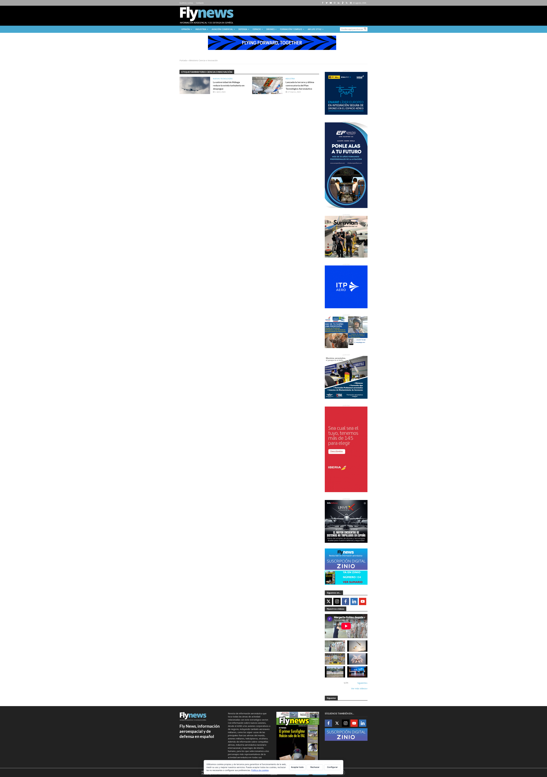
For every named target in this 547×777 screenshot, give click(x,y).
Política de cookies (260, 770)
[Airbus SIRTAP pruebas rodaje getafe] (335, 672)
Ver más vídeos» (359, 688)
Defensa (242, 29)
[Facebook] (345, 601)
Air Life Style (315, 29)
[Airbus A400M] (357, 659)
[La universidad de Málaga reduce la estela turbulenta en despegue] (194, 85)
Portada (183, 60)
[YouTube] (362, 601)
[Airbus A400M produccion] (335, 659)
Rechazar (315, 767)
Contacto (200, 3)
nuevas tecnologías (223, 78)
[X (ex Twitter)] (328, 601)
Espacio (257, 29)
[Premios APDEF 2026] (357, 672)
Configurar (332, 767)
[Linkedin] (354, 601)
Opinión (185, 29)
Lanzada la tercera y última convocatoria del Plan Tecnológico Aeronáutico (300, 85)
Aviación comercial (222, 29)
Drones (270, 29)
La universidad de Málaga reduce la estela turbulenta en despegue (228, 85)
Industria (200, 29)
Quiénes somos (186, 3)
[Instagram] (337, 601)
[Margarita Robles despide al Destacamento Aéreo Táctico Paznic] (335, 646)
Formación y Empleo (291, 29)
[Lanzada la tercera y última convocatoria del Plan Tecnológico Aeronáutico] (267, 85)
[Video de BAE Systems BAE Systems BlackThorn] (357, 646)
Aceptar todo (297, 767)
